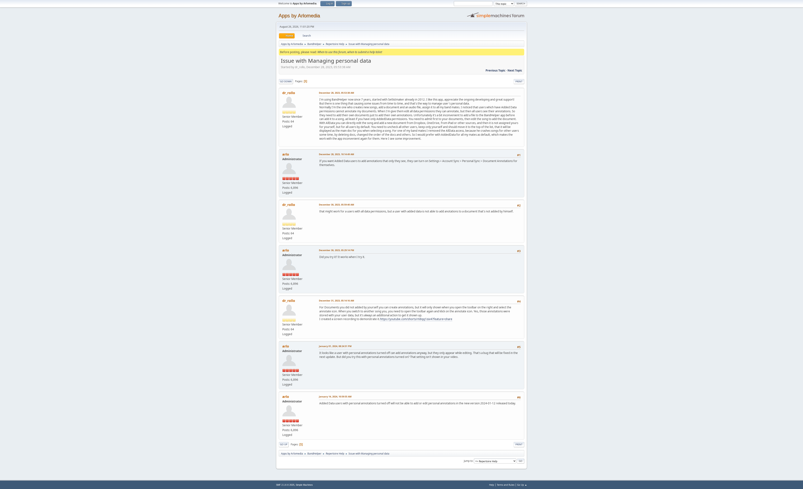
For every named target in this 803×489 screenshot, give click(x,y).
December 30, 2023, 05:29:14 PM (336, 250)
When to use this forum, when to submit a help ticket (349, 52)
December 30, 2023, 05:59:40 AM (336, 204)
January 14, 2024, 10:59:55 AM (335, 396)
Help (491, 484)
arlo (285, 154)
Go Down (286, 81)
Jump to (468, 461)
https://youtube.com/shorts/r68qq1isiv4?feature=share (416, 319)
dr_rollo (288, 93)
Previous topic (495, 70)
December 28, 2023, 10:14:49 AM (336, 154)
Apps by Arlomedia (299, 15)
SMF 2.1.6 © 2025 (285, 485)
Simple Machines (304, 485)
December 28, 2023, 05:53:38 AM (336, 92)
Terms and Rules (505, 484)
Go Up (283, 444)
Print (518, 81)
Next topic (515, 70)
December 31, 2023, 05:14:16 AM (336, 300)
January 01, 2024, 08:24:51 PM (335, 346)
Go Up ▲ (522, 484)
